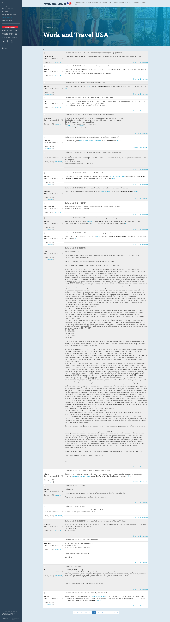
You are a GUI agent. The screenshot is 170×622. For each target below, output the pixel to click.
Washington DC (105, 191)
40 (102, 612)
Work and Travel (7, 3)
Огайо (98, 236)
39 (98, 612)
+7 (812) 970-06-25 (9, 34)
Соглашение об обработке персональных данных (8, 614)
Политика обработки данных (9, 611)
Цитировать (144, 62)
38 (94, 612)
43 (114, 612)
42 (110, 612)
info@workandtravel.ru (9, 37)
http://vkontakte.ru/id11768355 (74, 126)
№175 (76, 238)
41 (106, 612)
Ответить (136, 62)
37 (90, 612)
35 (82, 612)
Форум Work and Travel (9, 17)
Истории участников (9, 14)
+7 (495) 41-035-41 (9, 31)
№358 (67, 88)
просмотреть (58, 62)
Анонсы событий (7, 9)
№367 (93, 223)
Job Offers (5, 12)
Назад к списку (51, 27)
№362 (113, 178)
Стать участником (10, 27)
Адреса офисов (7, 20)
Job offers (128, 223)
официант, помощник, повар (81, 476)
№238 (99, 600)
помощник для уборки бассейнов (90, 141)
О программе (6, 6)
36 (86, 612)
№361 (119, 141)
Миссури (89, 221)
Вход (5, 48)
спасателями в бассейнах (98, 596)
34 (78, 612)
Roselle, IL (89, 86)
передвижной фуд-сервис (117, 176)
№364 (136, 191)
